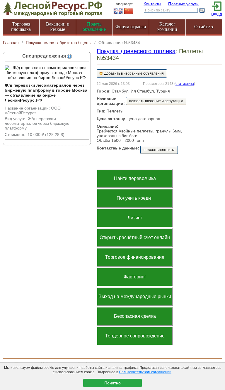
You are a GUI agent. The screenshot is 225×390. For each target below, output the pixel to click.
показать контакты (159, 150)
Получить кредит (135, 198)
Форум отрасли (130, 26)
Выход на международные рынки (134, 296)
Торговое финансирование (134, 257)
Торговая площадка (21, 26)
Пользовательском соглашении (145, 372)
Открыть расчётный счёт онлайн (135, 237)
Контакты (152, 3)
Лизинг (134, 217)
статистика (184, 83)
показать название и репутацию (156, 101)
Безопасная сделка (135, 316)
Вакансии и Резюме (57, 26)
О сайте (204, 26)
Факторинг (135, 276)
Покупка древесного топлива (136, 51)
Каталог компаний (167, 26)
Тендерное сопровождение (135, 335)
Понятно (112, 383)
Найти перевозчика (135, 178)
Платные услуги (183, 3)
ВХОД (216, 14)
